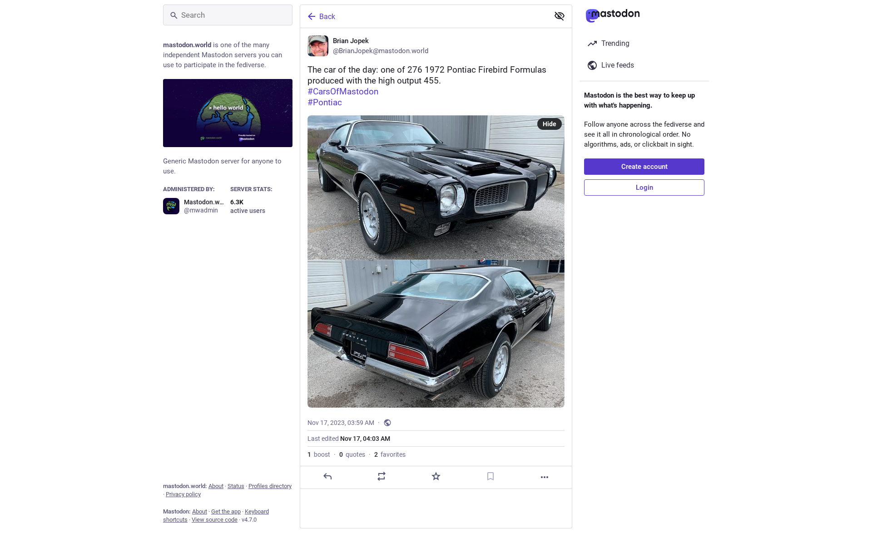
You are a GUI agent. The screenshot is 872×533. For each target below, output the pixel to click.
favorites (390, 454)
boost (318, 454)
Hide (549, 124)
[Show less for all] (559, 16)
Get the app (226, 511)
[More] (544, 477)
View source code (215, 519)
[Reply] (327, 476)
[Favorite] (436, 476)
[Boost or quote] (381, 476)
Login (644, 187)
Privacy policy (183, 494)
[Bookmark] (490, 476)
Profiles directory (270, 486)
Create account (644, 167)
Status (236, 486)
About (215, 486)
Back (327, 16)
